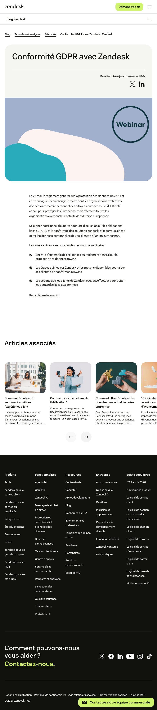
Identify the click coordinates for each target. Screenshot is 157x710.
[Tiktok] (149, 656)
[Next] (86, 437)
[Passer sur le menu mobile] (150, 7)
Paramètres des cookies (112, 695)
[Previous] (70, 437)
